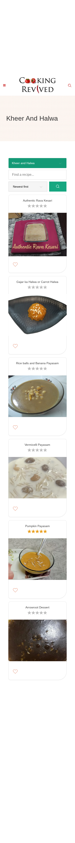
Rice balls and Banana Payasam (37, 363)
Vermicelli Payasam (37, 444)
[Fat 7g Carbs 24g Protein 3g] (37, 316)
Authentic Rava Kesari (37, 200)
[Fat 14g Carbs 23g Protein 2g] (37, 397)
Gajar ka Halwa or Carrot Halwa (37, 281)
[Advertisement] (37, 37)
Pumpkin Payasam (37, 526)
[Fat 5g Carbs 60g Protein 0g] (37, 641)
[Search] (57, 187)
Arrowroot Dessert (37, 607)
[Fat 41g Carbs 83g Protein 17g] (37, 560)
